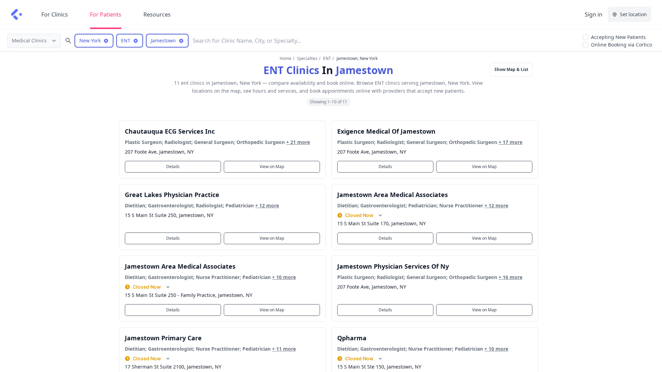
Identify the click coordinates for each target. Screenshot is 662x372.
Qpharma (352, 338)
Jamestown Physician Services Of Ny (393, 266)
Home (285, 58)
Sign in (593, 14)
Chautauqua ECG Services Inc (170, 131)
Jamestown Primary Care (163, 338)
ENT (327, 58)
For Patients (105, 14)
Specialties (307, 58)
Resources (157, 14)
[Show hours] (380, 215)
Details (173, 166)
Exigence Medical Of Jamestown (386, 131)
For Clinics (54, 14)
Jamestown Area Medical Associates (392, 194)
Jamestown (364, 70)
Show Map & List (511, 69)
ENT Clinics (291, 70)
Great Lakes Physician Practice (172, 194)
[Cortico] (16, 14)
